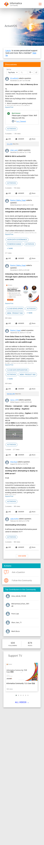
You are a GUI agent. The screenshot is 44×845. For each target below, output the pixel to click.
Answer (21, 139)
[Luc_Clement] (13, 121)
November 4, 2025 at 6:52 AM (19, 270)
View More (22, 556)
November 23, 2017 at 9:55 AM (20, 80)
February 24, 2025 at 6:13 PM (19, 521)
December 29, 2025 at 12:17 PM (20, 152)
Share (33, 139)
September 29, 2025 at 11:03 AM (20, 332)
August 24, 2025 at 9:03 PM (19, 464)
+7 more (10, 248)
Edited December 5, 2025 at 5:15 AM (21, 205)
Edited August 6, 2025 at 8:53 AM (21, 402)
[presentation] (22, 110)
